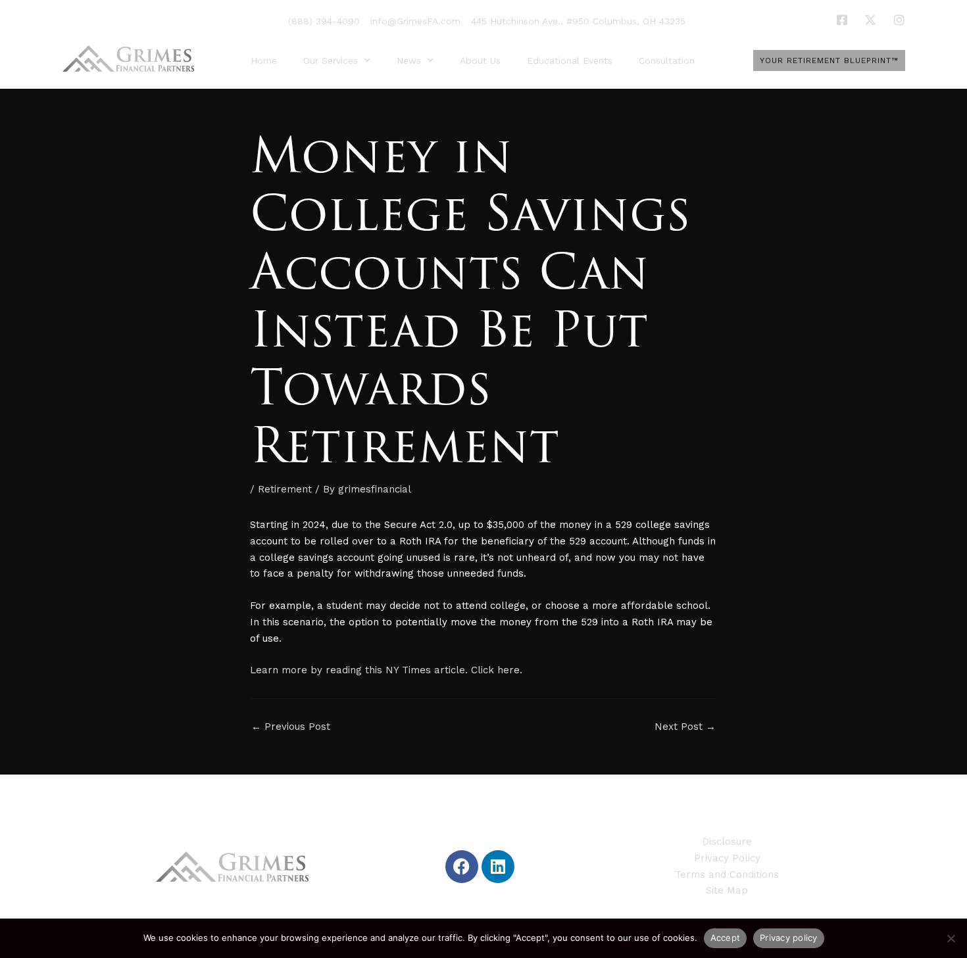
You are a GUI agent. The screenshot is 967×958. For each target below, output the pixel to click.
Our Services (330, 60)
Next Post (685, 727)
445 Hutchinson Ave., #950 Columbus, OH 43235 (578, 21)
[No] (950, 938)
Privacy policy (789, 937)
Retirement (285, 489)
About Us (480, 60)
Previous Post (290, 727)
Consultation (667, 60)
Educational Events (569, 60)
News (409, 60)
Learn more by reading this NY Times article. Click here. (386, 670)
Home (264, 60)
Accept (725, 937)
